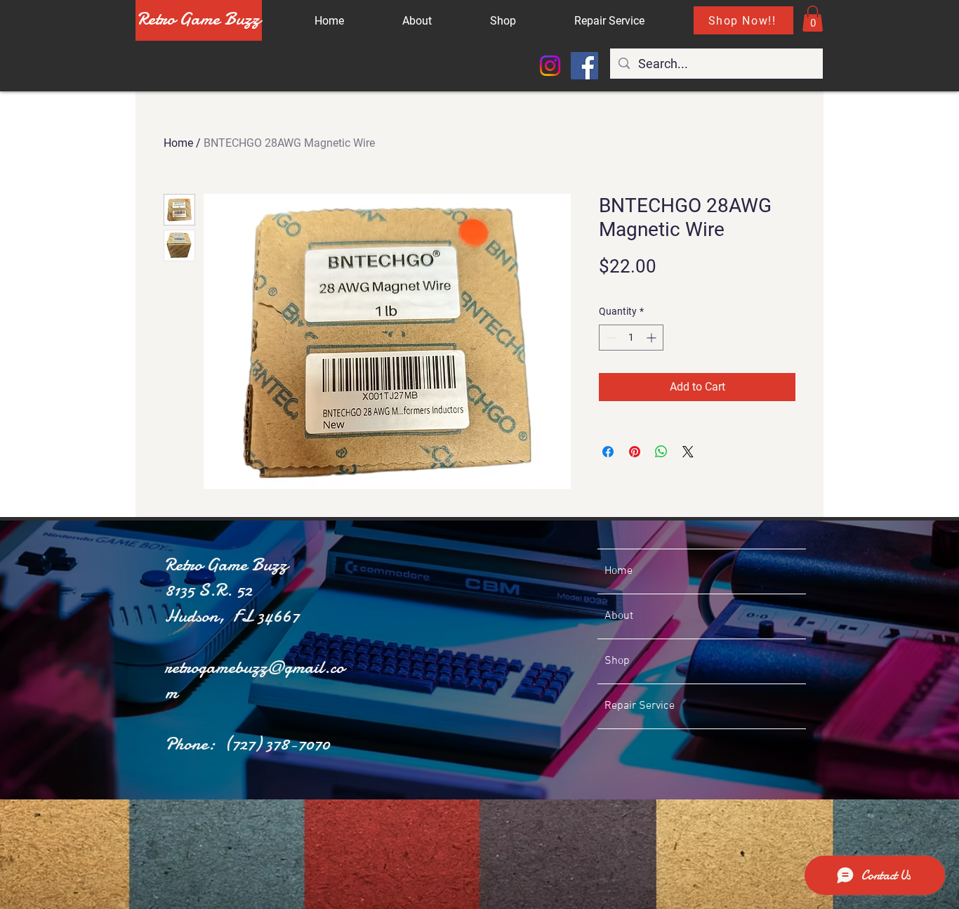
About (618, 616)
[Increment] (652, 337)
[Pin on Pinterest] (634, 451)
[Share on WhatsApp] (661, 451)
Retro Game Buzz (199, 18)
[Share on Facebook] (608, 451)
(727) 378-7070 (277, 743)
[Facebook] (584, 65)
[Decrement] (610, 337)
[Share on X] (688, 451)
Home (178, 143)
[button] (813, 19)
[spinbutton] (631, 337)
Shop (617, 661)
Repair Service (639, 706)
